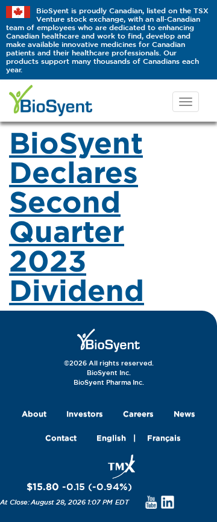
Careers (138, 413)
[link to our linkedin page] (168, 501)
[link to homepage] (108, 339)
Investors (84, 413)
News (184, 413)
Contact (61, 437)
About (34, 413)
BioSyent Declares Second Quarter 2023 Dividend (76, 216)
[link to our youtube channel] (151, 501)
